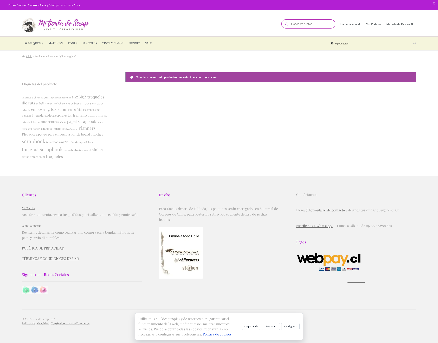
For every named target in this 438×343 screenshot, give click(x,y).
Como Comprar (31, 225)
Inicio (29, 56)
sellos (69, 141)
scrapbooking (55, 142)
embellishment (45, 103)
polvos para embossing (54, 134)
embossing (26, 110)
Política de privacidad (35, 323)
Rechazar (271, 326)
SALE (148, 43)
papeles (62, 122)
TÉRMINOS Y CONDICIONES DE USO (50, 258)
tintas (25, 157)
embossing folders (74, 109)
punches (97, 134)
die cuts (28, 102)
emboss (75, 103)
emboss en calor (92, 103)
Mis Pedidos (373, 24)
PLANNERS (89, 43)
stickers (88, 142)
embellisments (62, 103)
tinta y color (37, 157)
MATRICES (55, 43)
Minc (44, 122)
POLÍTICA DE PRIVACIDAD (43, 248)
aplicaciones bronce (61, 97)
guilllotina (95, 115)
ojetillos (52, 122)
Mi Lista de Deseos (398, 24)
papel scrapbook (81, 121)
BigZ (75, 97)
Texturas (67, 150)
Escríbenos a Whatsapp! (314, 225)
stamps (79, 142)
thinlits (96, 149)
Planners (87, 128)
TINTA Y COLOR (113, 43)
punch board (80, 134)
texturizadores (80, 150)
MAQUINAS (35, 43)
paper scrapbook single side (50, 128)
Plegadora (29, 134)
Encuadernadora (43, 115)
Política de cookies (217, 334)
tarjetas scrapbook (42, 149)
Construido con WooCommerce (70, 323)
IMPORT (134, 43)
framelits (80, 115)
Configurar (290, 326)
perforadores (72, 129)
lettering (35, 121)
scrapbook (33, 141)
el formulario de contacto (325, 210)
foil (70, 115)
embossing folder (46, 109)
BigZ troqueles (91, 96)
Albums (46, 97)
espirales (61, 115)
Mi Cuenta (28, 208)
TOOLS (72, 43)
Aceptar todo (251, 326)
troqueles (54, 156)
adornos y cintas (31, 97)
